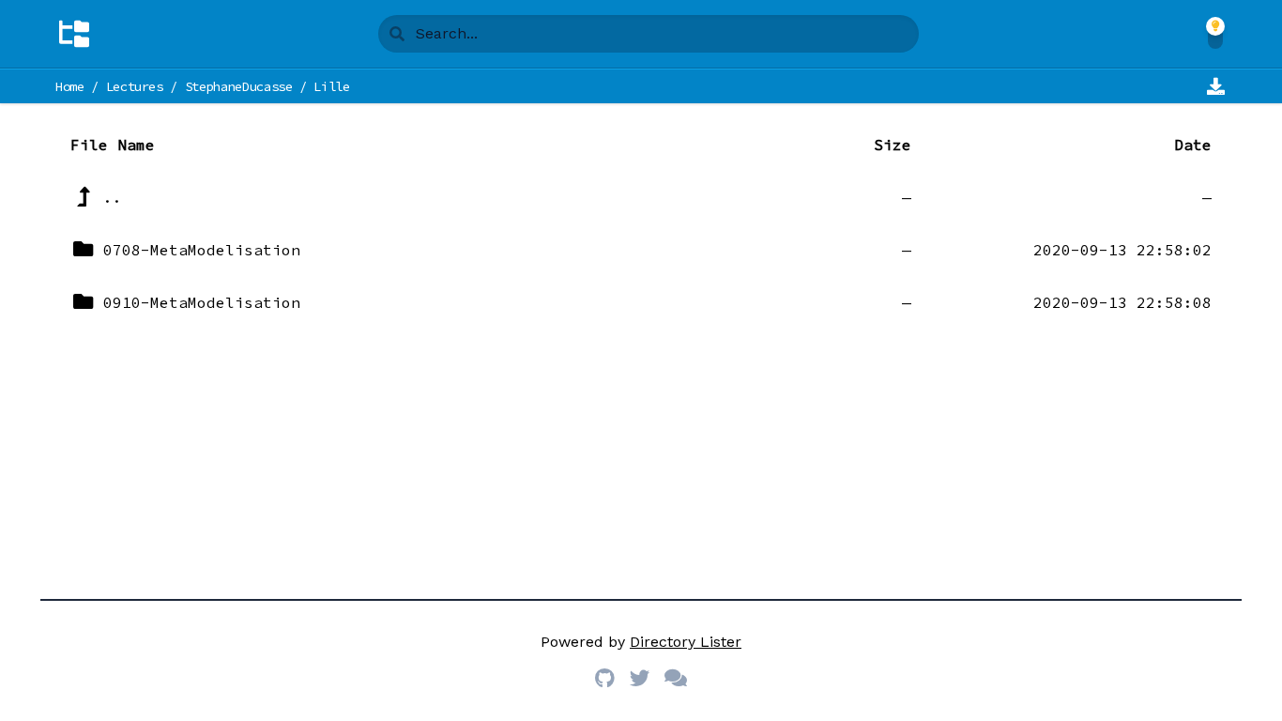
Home (69, 86)
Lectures (134, 86)
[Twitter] (639, 679)
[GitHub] (605, 679)
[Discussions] (675, 679)
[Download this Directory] (1215, 86)
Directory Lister (685, 642)
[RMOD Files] (74, 34)
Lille (331, 86)
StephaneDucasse (239, 86)
